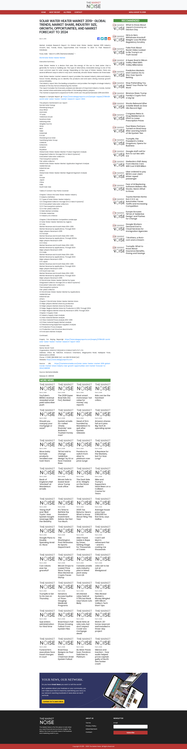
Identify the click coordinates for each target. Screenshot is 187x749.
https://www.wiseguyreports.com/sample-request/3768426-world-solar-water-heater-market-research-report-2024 (75, 98)
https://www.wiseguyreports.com (59, 360)
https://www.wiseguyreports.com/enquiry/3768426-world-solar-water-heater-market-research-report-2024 (75, 340)
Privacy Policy (91, 726)
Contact (89, 732)
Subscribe (130, 732)
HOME (43, 12)
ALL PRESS (67, 12)
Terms (88, 723)
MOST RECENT (54, 12)
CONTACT (78, 12)
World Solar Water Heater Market (52, 58)
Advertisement (91, 729)
